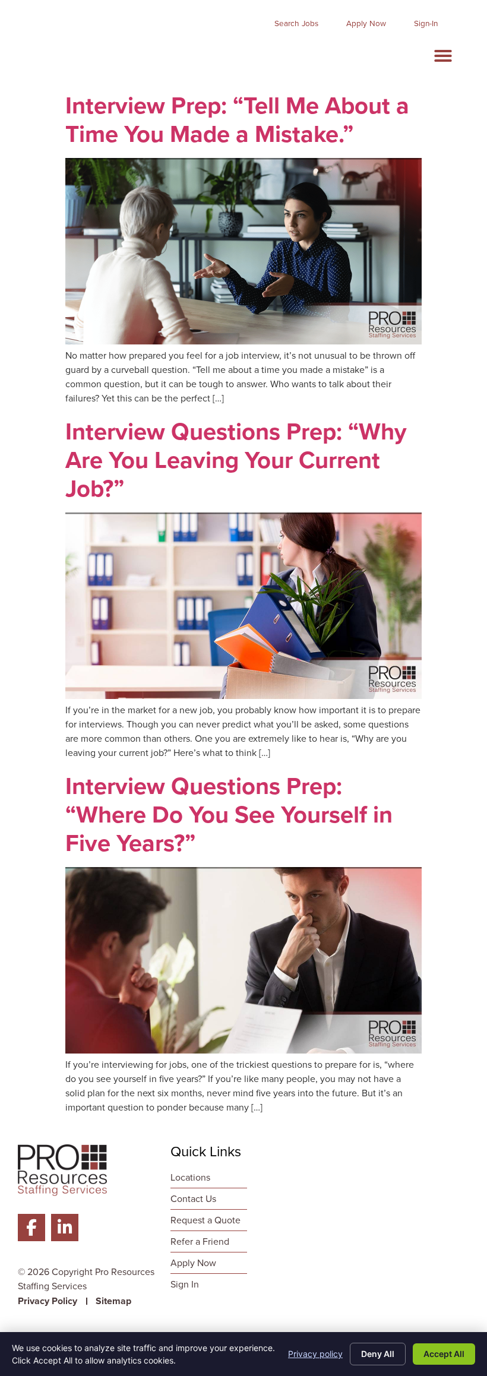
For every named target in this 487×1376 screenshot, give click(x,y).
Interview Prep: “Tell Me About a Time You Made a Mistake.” (237, 119)
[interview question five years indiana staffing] (243, 1050)
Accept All (443, 1354)
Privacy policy (315, 1354)
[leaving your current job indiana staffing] (243, 696)
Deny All (377, 1354)
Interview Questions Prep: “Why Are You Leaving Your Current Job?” (236, 460)
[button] (443, 56)
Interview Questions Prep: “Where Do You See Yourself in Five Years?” (229, 814)
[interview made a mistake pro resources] (243, 341)
